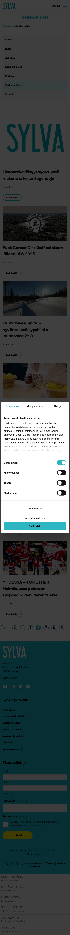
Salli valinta (35, 508)
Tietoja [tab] (57, 406)
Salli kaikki (35, 526)
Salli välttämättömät (35, 517)
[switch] (61, 472)
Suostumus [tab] (12, 406)
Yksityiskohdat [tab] (35, 406)
